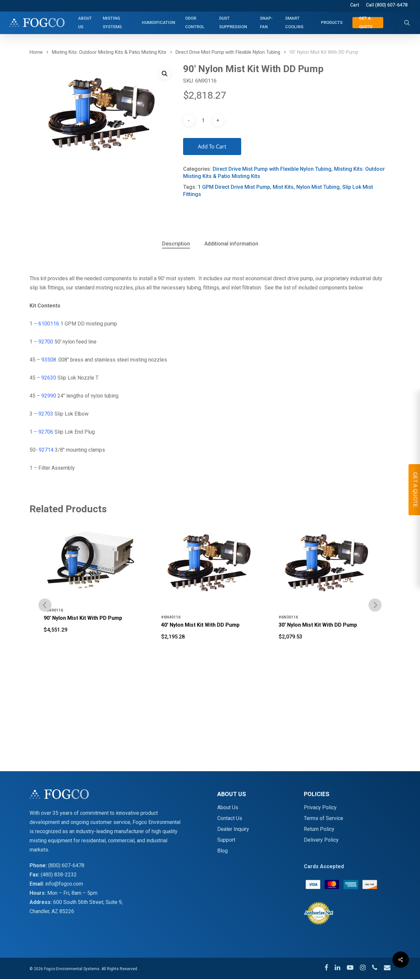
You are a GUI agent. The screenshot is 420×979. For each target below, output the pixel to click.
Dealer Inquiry (233, 829)
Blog (222, 851)
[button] (165, 74)
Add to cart (212, 146)
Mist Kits (283, 187)
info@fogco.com (64, 884)
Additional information (231, 244)
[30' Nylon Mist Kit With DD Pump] (210, 564)
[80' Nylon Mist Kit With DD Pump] (327, 564)
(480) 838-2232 (59, 874)
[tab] (176, 244)
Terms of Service (323, 818)
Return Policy (319, 829)
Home (36, 52)
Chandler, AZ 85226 (52, 911)
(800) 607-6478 (66, 865)
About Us (227, 807)
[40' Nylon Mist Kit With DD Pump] (92, 564)
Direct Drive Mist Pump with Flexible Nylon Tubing (228, 52)
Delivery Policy (321, 840)
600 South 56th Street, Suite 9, (88, 902)
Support (226, 840)
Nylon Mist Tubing (318, 187)
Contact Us (229, 818)
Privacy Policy (320, 807)
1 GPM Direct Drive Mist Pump (234, 187)
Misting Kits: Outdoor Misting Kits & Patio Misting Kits (109, 52)
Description (176, 244)
